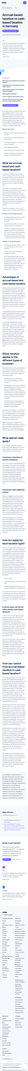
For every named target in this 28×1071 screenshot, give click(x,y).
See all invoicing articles (9, 815)
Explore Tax (5, 879)
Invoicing (4, 950)
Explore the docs (7, 899)
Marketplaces (18, 939)
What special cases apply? (9, 94)
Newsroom (18, 1022)
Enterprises (18, 921)
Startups (17, 923)
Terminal (4, 975)
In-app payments (19, 937)
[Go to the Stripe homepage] (4, 912)
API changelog (19, 1006)
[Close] (25, 1064)
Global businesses (20, 935)
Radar (3, 964)
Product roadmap (19, 1018)
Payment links (6, 958)
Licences (4, 1038)
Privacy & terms (6, 1031)
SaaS (16, 948)
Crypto (4, 937)
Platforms (17, 946)
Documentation (19, 1000)
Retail (16, 976)
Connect (4, 935)
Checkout (4, 931)
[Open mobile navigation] (24, 2)
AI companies (18, 950)
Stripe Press (18, 1025)
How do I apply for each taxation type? (13, 96)
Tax (16, 8)
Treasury (4, 977)
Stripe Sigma (5, 970)
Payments (5, 960)
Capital (4, 929)
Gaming (17, 956)
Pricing (4, 921)
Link (3, 954)
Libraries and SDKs (20, 1008)
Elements (4, 942)
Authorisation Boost (7, 925)
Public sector (18, 974)
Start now (6, 859)
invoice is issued (20, 313)
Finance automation (20, 933)
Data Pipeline (5, 939)
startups (19, 324)
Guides (4, 1018)
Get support (5, 1051)
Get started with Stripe (10, 31)
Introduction (5, 78)
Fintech (17, 954)
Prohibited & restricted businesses (5, 1034)
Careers (17, 1020)
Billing (3, 927)
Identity (4, 948)
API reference (18, 1002)
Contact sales (16, 859)
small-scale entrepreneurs (9, 326)
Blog (3, 1022)
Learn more (5, 57)
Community (5, 1025)
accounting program (18, 753)
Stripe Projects (19, 1010)
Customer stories (6, 1020)
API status (18, 1004)
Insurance (17, 962)
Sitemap (4, 1041)
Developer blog (19, 1012)
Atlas (3, 923)
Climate (4, 933)
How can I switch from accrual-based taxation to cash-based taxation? (12, 100)
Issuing (4, 952)
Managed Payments (7, 956)
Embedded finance (20, 931)
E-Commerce (18, 929)
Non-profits (18, 968)
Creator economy (19, 952)
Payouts (4, 962)
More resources (7, 8)
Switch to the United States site (11, 1067)
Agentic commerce (20, 925)
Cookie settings (6, 1043)
